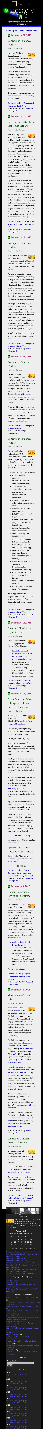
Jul (11, 1375)
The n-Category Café (21, 11)
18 (22, 1242)
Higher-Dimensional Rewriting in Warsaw (21, 1269)
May (11, 1390)
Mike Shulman (12, 1317)
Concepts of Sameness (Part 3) (17, 1256)
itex (31, 1221)
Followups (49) (13, 433)
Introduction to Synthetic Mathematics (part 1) (22, 1254)
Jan (7, 1377)
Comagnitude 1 (11, 1291)
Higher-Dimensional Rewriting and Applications (21, 945)
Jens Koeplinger (12, 1324)
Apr (18, 1375)
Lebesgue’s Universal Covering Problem (20, 1273)
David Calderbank (23, 1324)
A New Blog (10, 1350)
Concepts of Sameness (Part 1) (17, 1261)
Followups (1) (12, 688)
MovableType (32, 1225)
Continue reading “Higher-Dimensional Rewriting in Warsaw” (19, 976)
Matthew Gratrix (35, 1302)
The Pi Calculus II (12, 1282)
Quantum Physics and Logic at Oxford (20, 1263)
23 (15, 1245)
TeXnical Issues (12, 1280)
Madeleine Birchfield (22, 1317)
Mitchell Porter (12, 1313)
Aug (7, 1375)
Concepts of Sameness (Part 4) (17, 1252)
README (9, 1227)
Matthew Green (24, 1060)
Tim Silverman (33, 1324)
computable (14, 843)
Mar (21, 1375)
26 (25, 1245)
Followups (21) (13, 1133)
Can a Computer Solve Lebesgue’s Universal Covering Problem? (22, 1266)
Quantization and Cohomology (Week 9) (20, 1284)
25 (22, 1245)
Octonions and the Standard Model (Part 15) (22, 1306)
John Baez (20, 1302)
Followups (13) (13, 1203)
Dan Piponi (18, 1345)
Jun (14, 1375)
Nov (11, 1381)
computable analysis (16, 724)
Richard (13, 1339)
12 (25, 1239)
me (14, 1054)
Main (22, 31)
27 (28, 1245)
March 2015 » (31, 31)
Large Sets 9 (10, 1315)
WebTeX (26, 1223)
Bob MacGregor (12, 1311)
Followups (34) (13, 111)
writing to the (17, 1073)
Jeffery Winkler (29, 1311)
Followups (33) (13, 617)
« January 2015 (12, 31)
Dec (7, 1381)
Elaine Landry (14, 451)
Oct (15, 1381)
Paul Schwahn (12, 1302)
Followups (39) (13, 351)
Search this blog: (13, 1361)
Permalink (29, 108)
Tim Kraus (11, 1332)
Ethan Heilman (14, 1062)
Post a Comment (13, 984)
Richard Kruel (31, 1336)
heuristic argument (16, 859)
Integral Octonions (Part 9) (15, 1322)
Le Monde (24, 1049)
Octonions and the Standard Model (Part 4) (21, 1289)
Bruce (18, 1070)
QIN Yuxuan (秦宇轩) (21, 1336)
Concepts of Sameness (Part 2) (17, 1258)
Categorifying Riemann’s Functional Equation (22, 1328)
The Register (21, 1051)
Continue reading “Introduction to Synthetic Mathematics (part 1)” (21, 224)
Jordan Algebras (12, 1287)
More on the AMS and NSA (16, 1271)
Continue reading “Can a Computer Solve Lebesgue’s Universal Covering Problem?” (20, 873)
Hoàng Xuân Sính (12, 1334)
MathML (33, 1219)
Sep (18, 1381)
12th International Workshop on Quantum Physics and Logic (22, 654)
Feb (25, 1375)
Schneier (25, 1070)
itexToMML (10, 1225)
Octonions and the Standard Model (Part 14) (22, 1298)
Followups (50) (13, 232)
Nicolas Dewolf (19, 1352)
